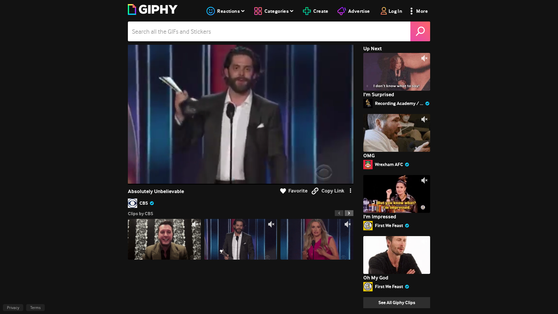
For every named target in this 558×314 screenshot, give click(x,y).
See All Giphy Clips (396, 302)
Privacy (13, 307)
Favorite (297, 191)
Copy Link (332, 191)
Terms (35, 307)
